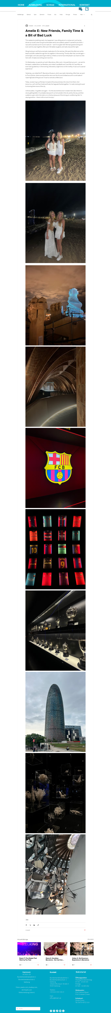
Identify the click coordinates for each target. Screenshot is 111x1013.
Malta (61, 14)
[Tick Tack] (57, 1011)
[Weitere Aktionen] (85, 26)
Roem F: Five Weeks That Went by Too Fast (28, 959)
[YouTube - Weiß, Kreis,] (60, 1011)
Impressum (27, 972)
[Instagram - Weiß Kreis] (54, 1011)
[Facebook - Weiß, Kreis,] (51, 1011)
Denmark (42, 14)
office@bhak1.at (55, 998)
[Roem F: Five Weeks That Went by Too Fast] (29, 948)
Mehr (81, 14)
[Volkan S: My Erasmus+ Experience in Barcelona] (82, 948)
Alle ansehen (91, 939)
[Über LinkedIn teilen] (34, 925)
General (29, 14)
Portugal (68, 14)
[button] (91, 14)
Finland (75, 14)
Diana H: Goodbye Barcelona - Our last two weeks (54, 959)
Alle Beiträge (20, 14)
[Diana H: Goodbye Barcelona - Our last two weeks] (55, 948)
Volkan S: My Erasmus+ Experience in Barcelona (80, 959)
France (49, 14)
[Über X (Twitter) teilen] (30, 925)
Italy (55, 14)
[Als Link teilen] (38, 925)
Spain (35, 14)
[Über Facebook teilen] (26, 925)
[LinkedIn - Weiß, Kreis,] (63, 1011)
